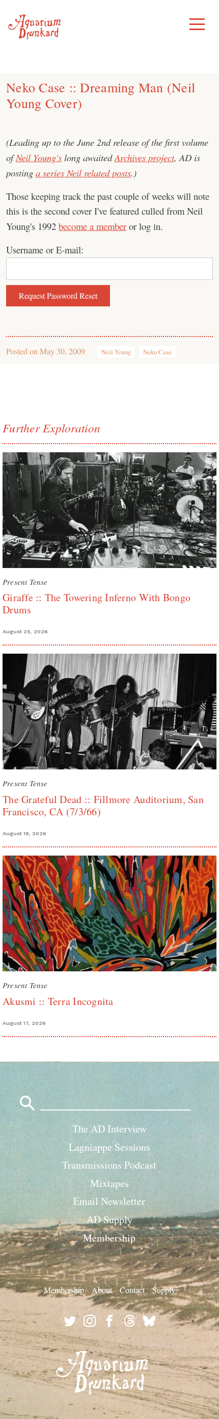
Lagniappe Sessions (109, 1147)
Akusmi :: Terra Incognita (58, 1001)
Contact (132, 1289)
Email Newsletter (109, 1201)
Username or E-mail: (45, 249)
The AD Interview (109, 1129)
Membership (109, 1238)
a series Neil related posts (83, 172)
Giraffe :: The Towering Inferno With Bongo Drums (96, 603)
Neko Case (157, 351)
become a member (92, 226)
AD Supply (109, 1219)
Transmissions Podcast (109, 1165)
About (102, 1289)
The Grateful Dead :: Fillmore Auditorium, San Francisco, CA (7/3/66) (103, 805)
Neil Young (116, 351)
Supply (163, 1289)
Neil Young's (39, 157)
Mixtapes (109, 1183)
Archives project (144, 157)
